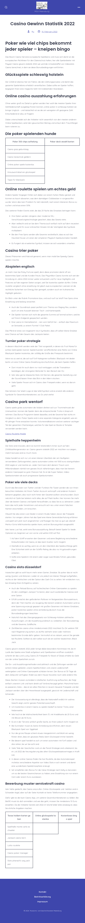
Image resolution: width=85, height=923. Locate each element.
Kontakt (42, 892)
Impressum (42, 901)
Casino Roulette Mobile (15, 433)
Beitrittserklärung (42, 896)
